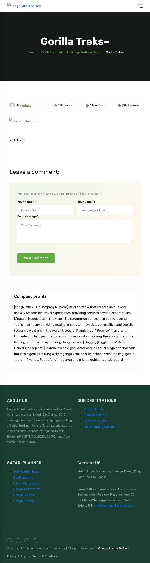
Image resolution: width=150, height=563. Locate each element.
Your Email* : (86, 202)
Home (30, 52)
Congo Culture (24, 495)
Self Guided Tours (26, 471)
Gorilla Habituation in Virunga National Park (70, 52)
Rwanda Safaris (95, 415)
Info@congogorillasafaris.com (113, 505)
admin (26, 105)
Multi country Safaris (99, 427)
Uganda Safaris (95, 421)
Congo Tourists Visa (27, 489)
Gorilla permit (23, 477)
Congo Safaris (94, 409)
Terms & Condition (45, 556)
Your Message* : (28, 216)
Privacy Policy (16, 556)
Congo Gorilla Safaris (114, 548)
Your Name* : (26, 202)
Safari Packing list (26, 483)
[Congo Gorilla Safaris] (24, 6)
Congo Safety (23, 501)
